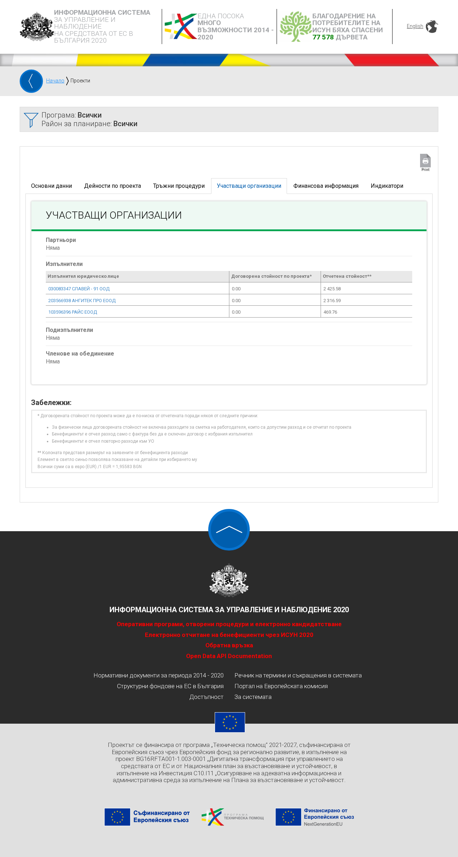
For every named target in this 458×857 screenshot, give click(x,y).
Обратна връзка (229, 645)
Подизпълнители (69, 330)
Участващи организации (249, 185)
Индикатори (387, 185)
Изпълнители (64, 264)
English (415, 26)
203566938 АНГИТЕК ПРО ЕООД (82, 300)
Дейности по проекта (112, 185)
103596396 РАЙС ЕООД (72, 312)
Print (425, 170)
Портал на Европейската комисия (281, 686)
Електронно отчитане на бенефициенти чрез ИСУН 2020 (229, 634)
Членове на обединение (80, 353)
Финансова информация (326, 185)
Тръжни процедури (179, 185)
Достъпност (206, 696)
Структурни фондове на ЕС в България (170, 686)
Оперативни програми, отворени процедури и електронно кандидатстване (229, 624)
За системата (253, 696)
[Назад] (31, 81)
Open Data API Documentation (229, 656)
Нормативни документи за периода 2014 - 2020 (158, 675)
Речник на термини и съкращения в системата (298, 675)
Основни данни (51, 185)
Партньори (61, 240)
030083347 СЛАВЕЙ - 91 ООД (78, 288)
